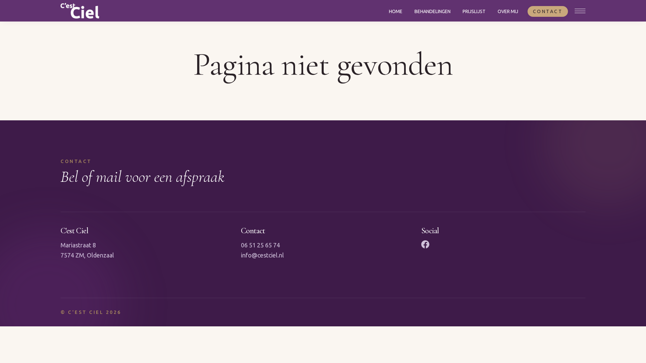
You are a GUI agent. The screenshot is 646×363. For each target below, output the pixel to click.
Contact (548, 11)
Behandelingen (433, 11)
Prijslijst (474, 11)
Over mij (508, 11)
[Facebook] (425, 244)
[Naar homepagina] (80, 10)
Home (395, 11)
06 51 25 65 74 (260, 245)
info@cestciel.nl (262, 255)
